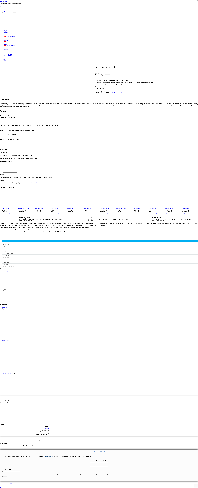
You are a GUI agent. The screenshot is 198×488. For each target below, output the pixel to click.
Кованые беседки (6, 257)
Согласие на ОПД (19, 440)
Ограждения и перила (10, 36)
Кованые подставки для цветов (9, 266)
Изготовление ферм (25, 413)
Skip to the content (4, 1)
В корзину (107, 74)
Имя (1, 171)
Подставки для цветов (9, 48)
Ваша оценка (4, 161)
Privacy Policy (24, 439)
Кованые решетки (6, 246)
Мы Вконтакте (47, 428)
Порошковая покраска (9, 55)
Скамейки (6, 43)
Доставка (25, 418)
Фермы (5, 39)
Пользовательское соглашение (47, 440)
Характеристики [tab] (12, 95)
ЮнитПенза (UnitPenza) (6, 12)
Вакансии (25, 422)
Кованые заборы (6, 242)
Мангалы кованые (6, 262)
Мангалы (8, 41)
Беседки (6, 40)
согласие (28, 474)
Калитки (6, 32)
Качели (5, 44)
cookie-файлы (13, 483)
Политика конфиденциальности (7, 440)
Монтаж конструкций (9, 53)
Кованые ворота (6, 239)
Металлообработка (8, 51)
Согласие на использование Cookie (31, 440)
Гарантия (25, 420)
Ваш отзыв (3, 169)
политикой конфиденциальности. (107, 483)
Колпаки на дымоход (10, 45)
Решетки (6, 33)
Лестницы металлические (9, 35)
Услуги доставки (8, 54)
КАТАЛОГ (4, 28)
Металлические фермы (7, 248)
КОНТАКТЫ (5, 60)
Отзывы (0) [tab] (21, 95)
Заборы (5, 31)
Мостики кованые (6, 260)
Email (2, 174)
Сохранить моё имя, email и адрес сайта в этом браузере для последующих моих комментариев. (26, 177)
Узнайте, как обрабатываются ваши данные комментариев (44, 183)
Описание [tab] (5, 95)
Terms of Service (32, 439)
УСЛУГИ (4, 50)
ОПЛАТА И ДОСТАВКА (7, 58)
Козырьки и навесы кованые (8, 253)
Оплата (25, 421)
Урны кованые (7, 46)
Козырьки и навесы (8, 37)
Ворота (5, 30)
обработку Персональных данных (39, 474)
